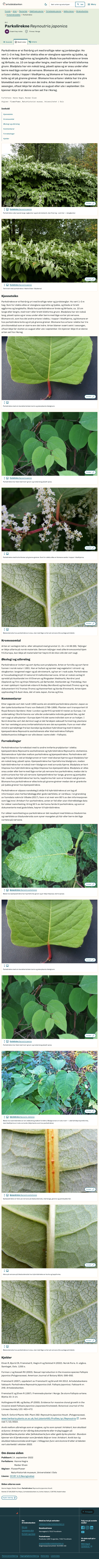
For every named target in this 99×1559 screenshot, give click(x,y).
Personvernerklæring (10, 1556)
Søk (82, 4)
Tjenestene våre (28, 1530)
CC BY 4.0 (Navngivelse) (22, 1476)
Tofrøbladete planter (53, 11)
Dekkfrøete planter (37, 11)
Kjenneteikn (8, 114)
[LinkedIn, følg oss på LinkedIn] (91, 1527)
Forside (8, 11)
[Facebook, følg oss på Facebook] (83, 1527)
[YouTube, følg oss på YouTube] (83, 1532)
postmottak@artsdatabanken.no (51, 1543)
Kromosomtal (8, 119)
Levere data (55, 1556)
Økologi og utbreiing (11, 124)
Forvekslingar (9, 134)
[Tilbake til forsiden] (12, 4)
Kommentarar (8, 129)
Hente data (45, 1556)
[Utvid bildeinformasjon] (6, 209)
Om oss (24, 1527)
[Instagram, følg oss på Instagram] (87, 1527)
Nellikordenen (69, 11)
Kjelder (6, 139)
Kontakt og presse (28, 1534)
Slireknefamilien (82, 11)
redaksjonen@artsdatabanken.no (51, 1524)
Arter (15, 11)
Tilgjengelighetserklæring (29, 1556)
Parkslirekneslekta (13, 15)
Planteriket (23, 11)
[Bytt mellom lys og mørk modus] (46, 4)
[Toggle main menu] (92, 4)
